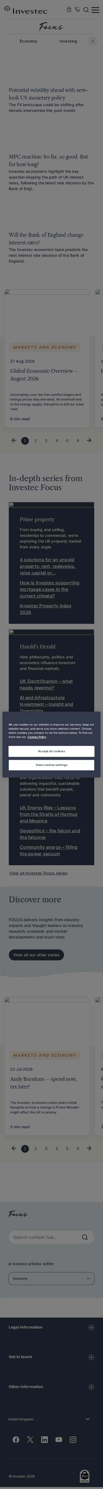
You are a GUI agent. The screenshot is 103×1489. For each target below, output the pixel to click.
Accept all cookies (51, 751)
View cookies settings (51, 764)
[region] (51, 744)
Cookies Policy (36, 736)
